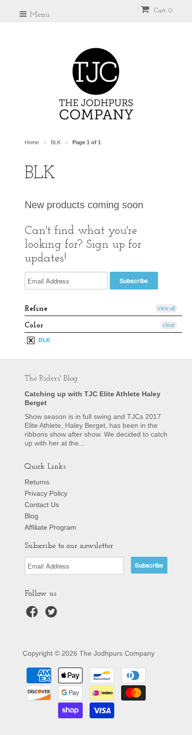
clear (169, 325)
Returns (37, 482)
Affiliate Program (50, 527)
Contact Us (42, 505)
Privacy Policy (46, 493)
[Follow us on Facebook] (33, 614)
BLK (44, 340)
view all (166, 308)
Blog (31, 516)
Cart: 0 (162, 10)
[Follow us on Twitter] (52, 614)
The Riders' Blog (51, 379)
